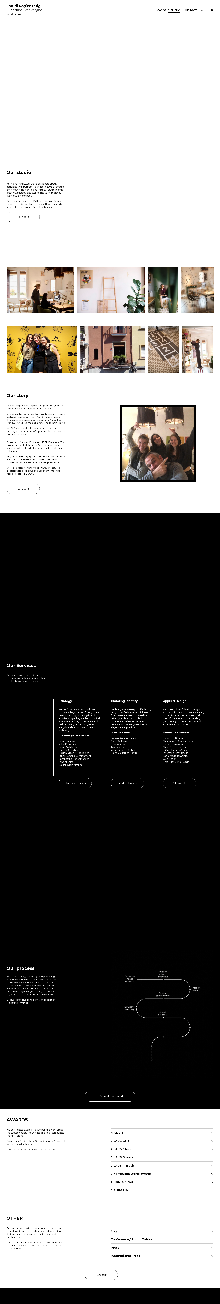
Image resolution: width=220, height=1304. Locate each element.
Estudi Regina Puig (23, 6)
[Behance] (212, 10)
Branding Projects (127, 783)
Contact (189, 10)
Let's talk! (23, 217)
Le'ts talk (101, 1274)
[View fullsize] (40, 290)
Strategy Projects (75, 783)
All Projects (179, 783)
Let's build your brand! (110, 1096)
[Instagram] (207, 10)
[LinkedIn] (202, 10)
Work (161, 10)
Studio (174, 10)
